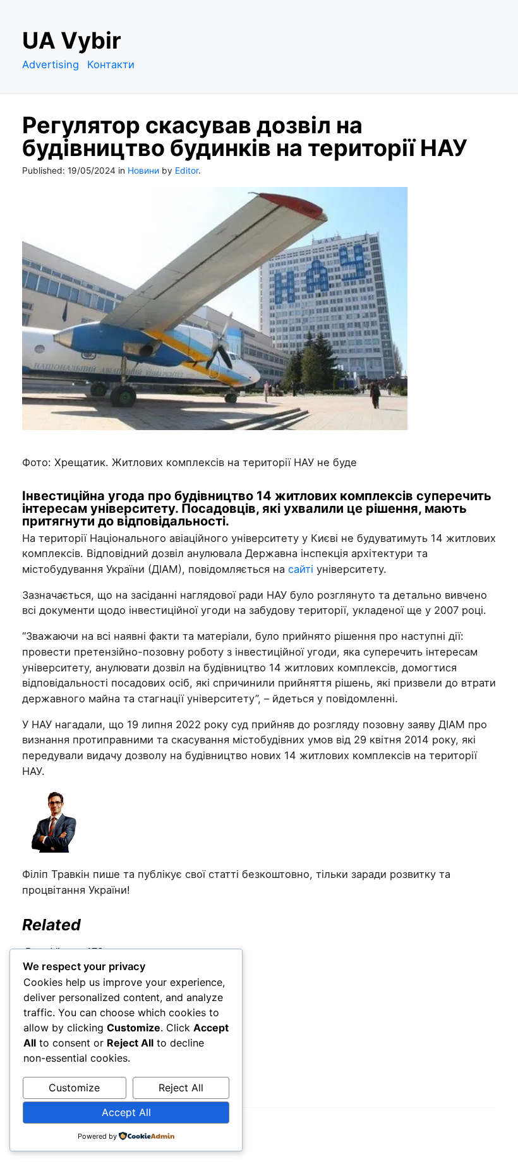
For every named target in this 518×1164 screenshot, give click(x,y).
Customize (74, 1087)
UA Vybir (71, 40)
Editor (186, 170)
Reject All (181, 1087)
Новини (143, 170)
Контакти (111, 64)
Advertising (50, 64)
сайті (300, 569)
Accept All (126, 1112)
